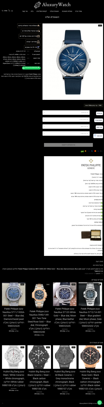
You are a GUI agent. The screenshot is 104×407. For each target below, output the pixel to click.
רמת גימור (98, 135)
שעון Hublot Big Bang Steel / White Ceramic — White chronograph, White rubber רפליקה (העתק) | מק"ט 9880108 (13, 378)
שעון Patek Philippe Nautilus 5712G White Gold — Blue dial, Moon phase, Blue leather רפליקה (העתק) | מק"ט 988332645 (65, 317)
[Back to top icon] (2, 403)
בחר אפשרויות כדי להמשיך (68, 145)
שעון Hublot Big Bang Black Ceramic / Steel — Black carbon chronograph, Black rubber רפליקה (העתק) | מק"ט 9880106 (39, 380)
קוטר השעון (99, 127)
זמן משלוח (99, 113)
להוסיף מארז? (98, 120)
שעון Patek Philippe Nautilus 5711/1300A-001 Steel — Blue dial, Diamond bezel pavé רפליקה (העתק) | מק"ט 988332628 (14, 317)
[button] (99, 402)
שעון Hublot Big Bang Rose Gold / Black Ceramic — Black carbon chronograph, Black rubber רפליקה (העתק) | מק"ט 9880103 (90, 380)
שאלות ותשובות (63, 248)
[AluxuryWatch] (52, 5)
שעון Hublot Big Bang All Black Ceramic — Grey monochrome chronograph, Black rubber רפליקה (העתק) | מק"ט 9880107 (65, 380)
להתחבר (98, 274)
